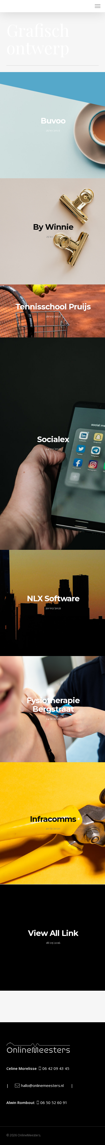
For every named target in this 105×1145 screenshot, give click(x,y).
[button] (97, 6)
